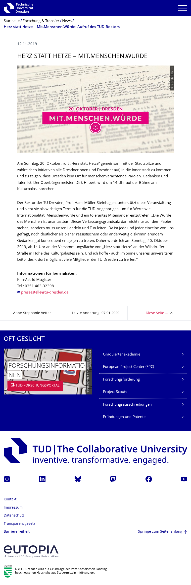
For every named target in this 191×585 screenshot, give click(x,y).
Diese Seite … (157, 313)
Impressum (13, 507)
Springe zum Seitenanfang (160, 531)
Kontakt (10, 499)
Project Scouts (115, 392)
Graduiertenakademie (121, 355)
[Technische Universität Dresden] (18, 7)
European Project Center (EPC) (128, 367)
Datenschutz (14, 515)
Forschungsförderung (121, 380)
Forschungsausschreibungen (127, 405)
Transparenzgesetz (19, 523)
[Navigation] (182, 8)
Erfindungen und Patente (124, 417)
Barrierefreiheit (17, 531)
